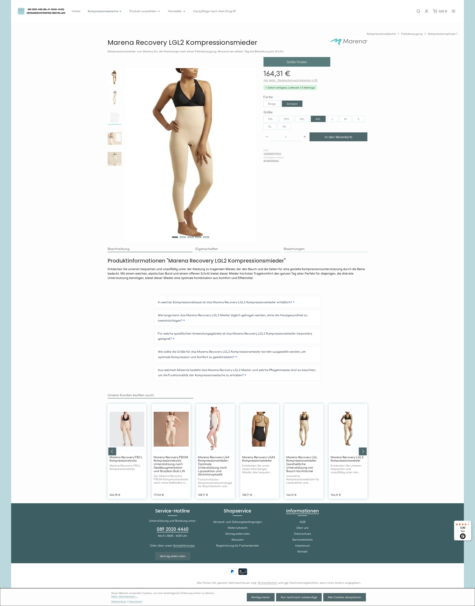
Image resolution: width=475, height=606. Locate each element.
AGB (302, 521)
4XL (318, 119)
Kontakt (302, 551)
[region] (182, 155)
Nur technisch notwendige (299, 597)
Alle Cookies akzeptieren (344, 597)
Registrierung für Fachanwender (237, 545)
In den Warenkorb (338, 137)
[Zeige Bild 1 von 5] (175, 237)
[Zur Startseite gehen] (42, 11)
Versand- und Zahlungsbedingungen (237, 521)
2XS (286, 119)
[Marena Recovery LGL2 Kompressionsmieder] (190, 155)
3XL (302, 119)
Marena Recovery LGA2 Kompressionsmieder (258, 459)
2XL (270, 119)
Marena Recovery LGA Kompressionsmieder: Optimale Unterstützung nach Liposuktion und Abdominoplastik (213, 465)
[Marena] (348, 42)
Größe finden (297, 62)
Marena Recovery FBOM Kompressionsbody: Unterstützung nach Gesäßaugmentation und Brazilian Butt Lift (171, 464)
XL (270, 126)
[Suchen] (418, 11)
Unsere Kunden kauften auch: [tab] (131, 395)
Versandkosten (267, 582)
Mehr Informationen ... (124, 596)
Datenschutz (302, 533)
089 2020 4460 (173, 529)
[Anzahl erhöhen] (304, 136)
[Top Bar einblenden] (453, 11)
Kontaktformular (184, 545)
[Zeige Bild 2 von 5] (183, 237)
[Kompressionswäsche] (105, 11)
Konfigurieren (260, 597)
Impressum (302, 545)
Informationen (302, 511)
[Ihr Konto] (426, 11)
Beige (272, 103)
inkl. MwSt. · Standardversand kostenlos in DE (290, 80)
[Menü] (469, 523)
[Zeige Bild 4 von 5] (198, 237)
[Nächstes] (363, 451)
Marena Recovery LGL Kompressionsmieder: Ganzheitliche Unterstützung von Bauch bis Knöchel (301, 464)
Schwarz (292, 103)
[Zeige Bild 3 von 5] (191, 237)
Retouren (238, 539)
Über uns (302, 527)
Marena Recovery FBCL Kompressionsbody (126, 459)
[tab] (150, 249)
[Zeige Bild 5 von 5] (206, 237)
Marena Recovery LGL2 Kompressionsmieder (347, 459)
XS (284, 126)
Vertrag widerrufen (173, 556)
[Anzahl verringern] (266, 136)
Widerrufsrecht (238, 527)
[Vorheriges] (112, 451)
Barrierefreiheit (302, 539)
